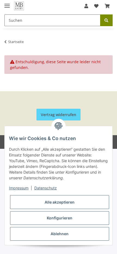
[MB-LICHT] (19, 6)
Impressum (19, 188)
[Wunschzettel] (96, 6)
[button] (86, 6)
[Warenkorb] (107, 6)
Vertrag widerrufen (58, 114)
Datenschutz (45, 188)
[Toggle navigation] (7, 3)
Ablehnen (60, 233)
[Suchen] (106, 20)
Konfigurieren (59, 218)
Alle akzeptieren (60, 202)
